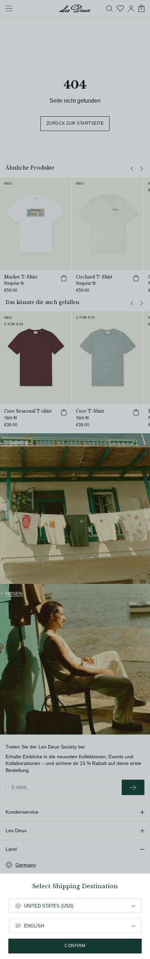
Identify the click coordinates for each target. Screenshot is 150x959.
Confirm (75, 945)
